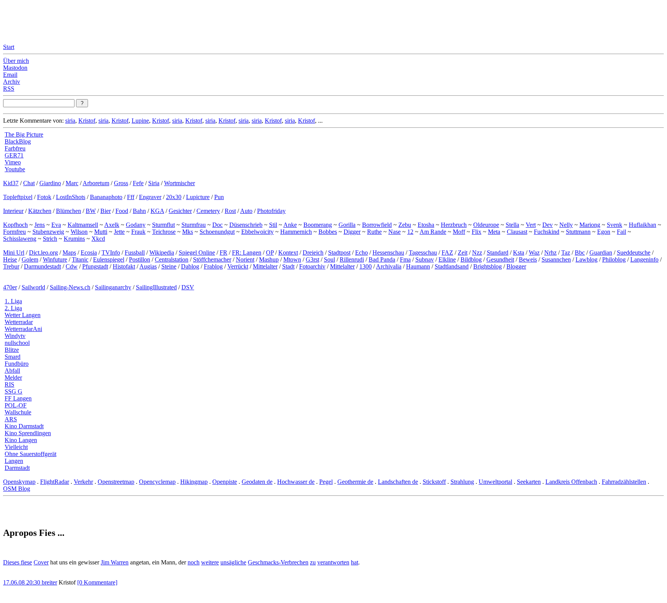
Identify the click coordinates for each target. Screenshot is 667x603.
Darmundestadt (42, 266)
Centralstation (171, 259)
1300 (365, 266)
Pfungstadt (95, 266)
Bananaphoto (106, 197)
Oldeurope (486, 224)
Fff (130, 197)
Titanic (80, 259)
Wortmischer (179, 183)
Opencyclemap (157, 481)
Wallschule (18, 412)
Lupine (140, 120)
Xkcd (98, 238)
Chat (29, 183)
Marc (72, 183)
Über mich (16, 60)
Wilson (79, 231)
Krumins (74, 238)
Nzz (477, 252)
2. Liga (13, 308)
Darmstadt (17, 467)
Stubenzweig (48, 231)
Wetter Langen (23, 315)
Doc (217, 224)
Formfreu (14, 231)
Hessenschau (388, 252)
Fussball (135, 252)
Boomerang (317, 224)
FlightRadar (54, 481)
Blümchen (68, 211)
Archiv (11, 81)
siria (70, 120)
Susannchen (556, 259)
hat (354, 562)
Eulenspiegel (108, 259)
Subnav (424, 259)
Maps (69, 252)
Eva (56, 224)
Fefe (138, 183)
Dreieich (313, 252)
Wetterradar (19, 322)
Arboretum (96, 183)
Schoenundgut (217, 231)
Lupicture (198, 197)
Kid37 (11, 183)
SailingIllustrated (156, 287)
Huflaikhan (642, 224)
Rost (230, 211)
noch (194, 562)
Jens (39, 224)
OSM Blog (16, 488)
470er (10, 287)
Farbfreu (15, 148)
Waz (534, 252)
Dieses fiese (17, 562)
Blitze (12, 349)
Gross (121, 183)
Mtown (292, 259)
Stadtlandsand (452, 266)
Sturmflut (163, 224)
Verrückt (237, 266)
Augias (148, 266)
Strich (50, 238)
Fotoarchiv (312, 266)
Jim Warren (115, 562)
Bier (105, 211)
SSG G (13, 391)
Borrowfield (377, 224)
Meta (494, 231)
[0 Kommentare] (97, 582)
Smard (12, 356)
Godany (136, 224)
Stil (273, 224)
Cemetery (208, 211)
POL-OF (16, 405)
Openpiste (224, 481)
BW (91, 211)
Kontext (288, 252)
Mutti (100, 231)
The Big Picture (24, 134)
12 (410, 231)
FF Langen (18, 398)
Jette (119, 231)
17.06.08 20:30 (22, 582)
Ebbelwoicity (257, 231)
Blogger (516, 266)
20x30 (173, 197)
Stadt (288, 266)
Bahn (139, 211)
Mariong (589, 224)
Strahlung (462, 481)
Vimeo (13, 162)
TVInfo (111, 252)
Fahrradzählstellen (624, 481)
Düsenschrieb (245, 224)
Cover (41, 562)
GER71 (14, 155)
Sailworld (33, 287)
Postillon (139, 259)
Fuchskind (546, 231)
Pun (219, 197)
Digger (352, 231)
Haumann (418, 266)
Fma (405, 259)
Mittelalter (265, 266)
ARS (11, 419)
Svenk (614, 224)
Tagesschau (423, 252)
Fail (621, 231)
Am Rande (433, 231)
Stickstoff (434, 481)
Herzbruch (454, 224)
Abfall (12, 370)
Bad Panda (382, 259)
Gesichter (180, 211)
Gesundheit (500, 259)
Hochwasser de (296, 481)
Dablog (190, 266)
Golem (30, 259)
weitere (210, 562)
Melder (13, 377)
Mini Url (13, 252)
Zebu (404, 224)
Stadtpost (339, 252)
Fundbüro (17, 363)
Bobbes (327, 231)
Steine (168, 266)
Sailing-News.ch (70, 287)
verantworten (333, 562)
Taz (565, 252)
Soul (329, 259)
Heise (10, 259)
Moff (459, 231)
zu (313, 562)
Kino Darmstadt (24, 426)
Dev (547, 224)
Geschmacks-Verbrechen (278, 562)
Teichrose (164, 231)
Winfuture (55, 259)
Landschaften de (398, 481)
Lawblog (587, 259)
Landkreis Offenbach (571, 481)
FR (223, 252)
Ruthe (374, 231)
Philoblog (614, 259)
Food (121, 211)
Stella (512, 224)
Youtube (15, 169)
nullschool (17, 343)
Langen (14, 461)
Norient (245, 259)
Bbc (580, 252)
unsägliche (233, 562)
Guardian (600, 252)
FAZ (447, 252)
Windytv (15, 336)
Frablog (213, 266)
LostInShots (70, 197)
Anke (290, 224)
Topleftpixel (17, 197)
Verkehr (83, 481)
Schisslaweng (19, 238)
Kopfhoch (15, 224)
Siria (153, 183)
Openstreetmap (116, 481)
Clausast (517, 231)
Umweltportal (495, 481)
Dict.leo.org (43, 252)
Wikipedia (161, 252)
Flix (476, 231)
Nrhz (550, 252)
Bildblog (471, 259)
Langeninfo (644, 259)
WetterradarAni (23, 329)
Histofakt (124, 266)
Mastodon (15, 67)
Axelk (111, 224)
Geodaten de (257, 481)
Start (8, 47)
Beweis (528, 259)
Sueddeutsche (633, 252)
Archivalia (388, 266)
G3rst (312, 259)
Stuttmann (578, 231)
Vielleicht (16, 447)
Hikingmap (194, 481)
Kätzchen (39, 211)
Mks (187, 231)
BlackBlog (18, 141)
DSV (187, 287)
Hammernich (296, 231)
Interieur (13, 211)
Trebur (11, 266)
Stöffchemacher (212, 259)
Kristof (86, 120)
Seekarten (529, 481)
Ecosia (89, 252)
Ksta (518, 252)
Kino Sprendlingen (28, 433)
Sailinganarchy (113, 287)
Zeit (462, 252)
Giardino (50, 183)
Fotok (44, 197)
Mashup (269, 259)
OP (270, 252)
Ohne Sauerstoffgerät (30, 454)
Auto (246, 211)
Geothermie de (355, 481)
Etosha (426, 224)
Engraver (150, 197)
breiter (49, 582)
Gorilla (347, 224)
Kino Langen (21, 440)
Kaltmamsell (83, 224)
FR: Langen (246, 252)
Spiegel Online (197, 252)
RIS (9, 384)
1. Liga (13, 301)
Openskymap (19, 481)
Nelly (566, 224)
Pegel (326, 481)
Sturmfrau (193, 224)
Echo (361, 252)
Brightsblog (487, 266)
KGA (157, 211)
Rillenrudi (352, 259)
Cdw (72, 266)
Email (10, 74)
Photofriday (271, 211)
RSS (8, 88)
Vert (531, 224)
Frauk (138, 231)
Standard (497, 252)
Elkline (447, 259)
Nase (394, 231)
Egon (603, 231)
